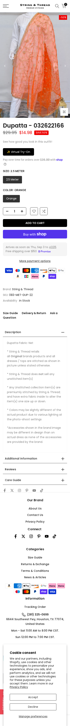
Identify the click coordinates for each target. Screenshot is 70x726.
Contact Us (35, 515)
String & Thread (22, 289)
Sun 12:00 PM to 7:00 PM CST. (35, 637)
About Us (35, 508)
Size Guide (10, 313)
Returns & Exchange (35, 564)
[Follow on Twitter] (12, 490)
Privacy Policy (19, 687)
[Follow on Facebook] (4, 490)
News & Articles (35, 577)
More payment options (35, 261)
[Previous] (5, 66)
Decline (33, 707)
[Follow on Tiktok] (41, 490)
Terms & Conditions (35, 571)
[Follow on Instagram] (19, 490)
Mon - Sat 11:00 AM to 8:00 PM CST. (35, 631)
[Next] (65, 66)
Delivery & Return (34, 313)
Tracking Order (35, 607)
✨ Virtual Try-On (18, 152)
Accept (33, 697)
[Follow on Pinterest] (27, 490)
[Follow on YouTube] (34, 490)
